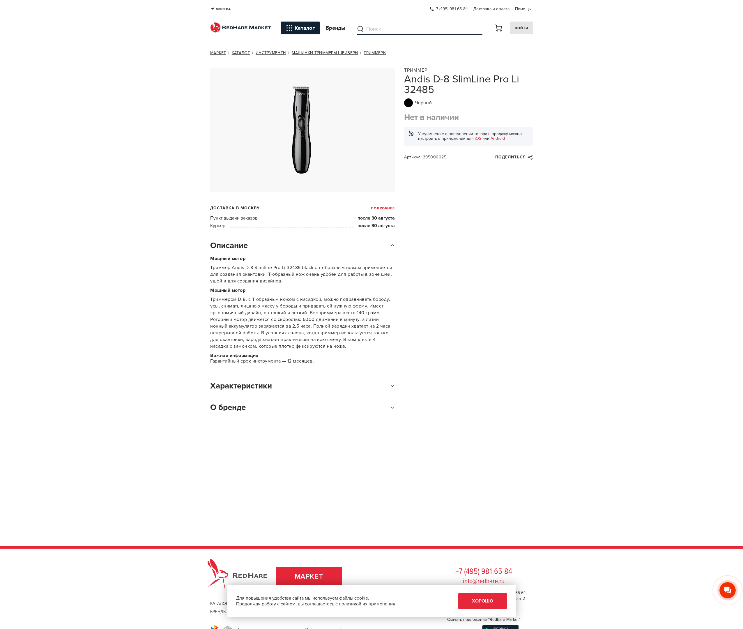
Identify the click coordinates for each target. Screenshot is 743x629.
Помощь (523, 8)
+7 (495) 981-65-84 (483, 572)
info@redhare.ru (484, 581)
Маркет (309, 576)
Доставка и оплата (491, 8)
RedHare (243, 576)
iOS (478, 138)
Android (498, 138)
